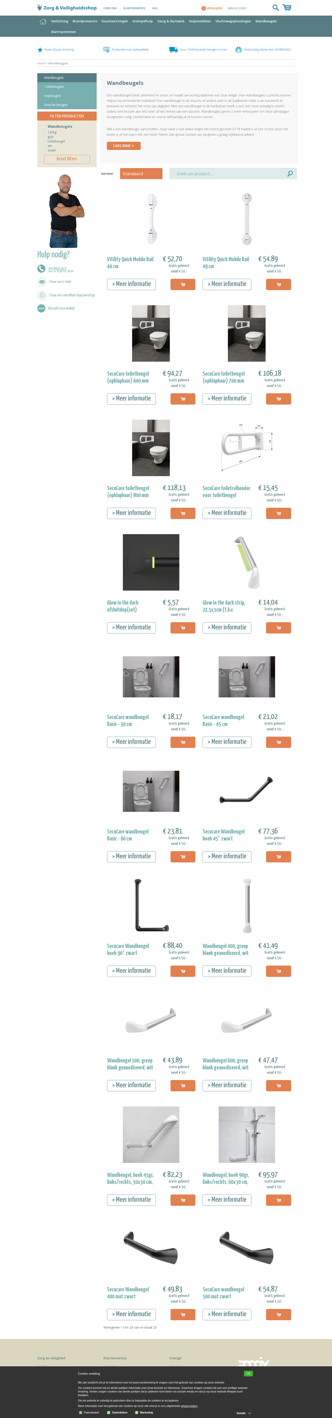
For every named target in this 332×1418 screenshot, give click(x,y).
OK (248, 1373)
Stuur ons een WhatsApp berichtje (72, 295)
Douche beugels (56, 104)
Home (41, 63)
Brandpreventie (85, 21)
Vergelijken (212, 8)
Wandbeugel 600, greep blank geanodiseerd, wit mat (226, 1068)
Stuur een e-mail (60, 282)
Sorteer (106, 173)
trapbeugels (52, 95)
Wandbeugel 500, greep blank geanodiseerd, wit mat (130, 1068)
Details (241, 1413)
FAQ (154, 8)
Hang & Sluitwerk (171, 21)
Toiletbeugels (54, 86)
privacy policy (189, 1406)
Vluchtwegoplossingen (233, 21)
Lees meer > (123, 145)
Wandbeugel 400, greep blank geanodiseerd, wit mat (226, 953)
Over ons (110, 8)
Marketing (146, 1412)
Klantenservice (134, 8)
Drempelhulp (143, 21)
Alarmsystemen (63, 32)
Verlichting (59, 21)
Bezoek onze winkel (61, 308)
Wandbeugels (266, 21)
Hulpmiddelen (200, 21)
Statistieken (119, 1412)
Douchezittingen (115, 21)
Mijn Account (237, 8)
